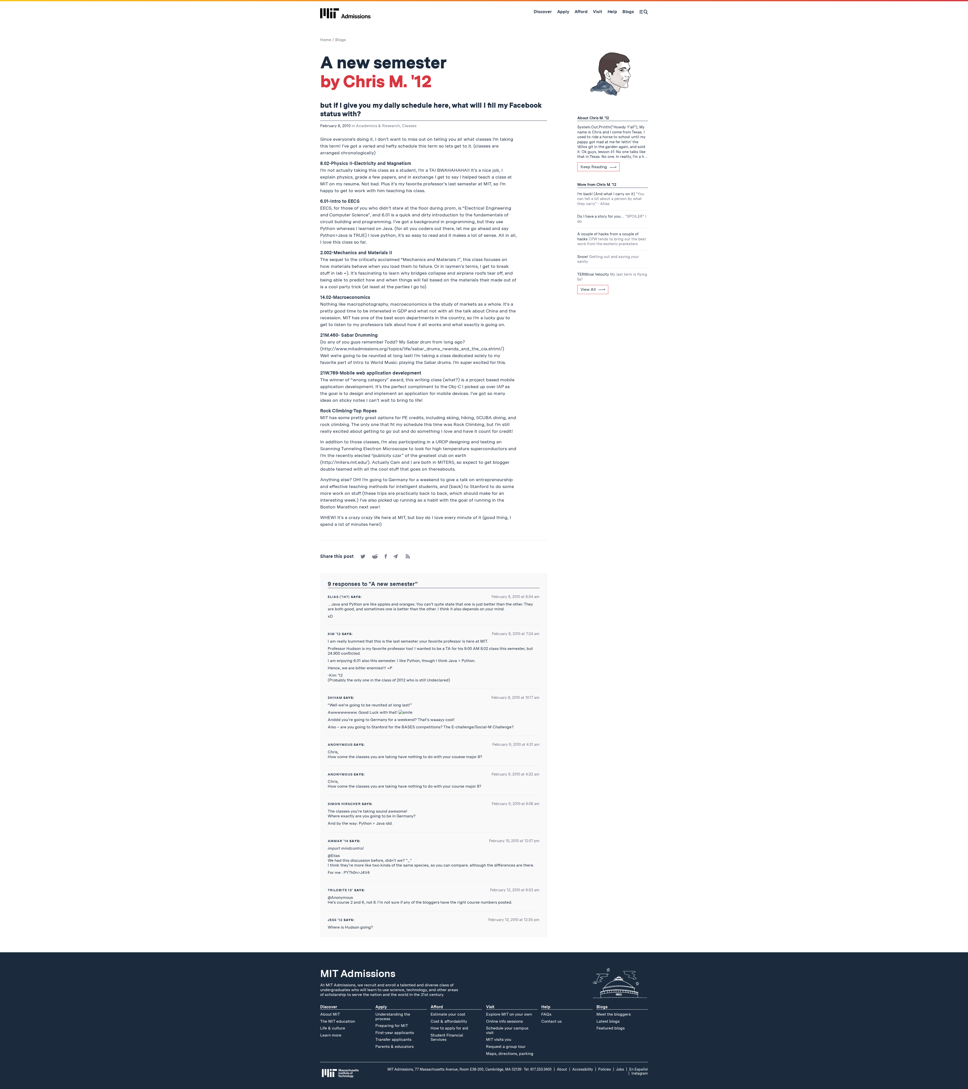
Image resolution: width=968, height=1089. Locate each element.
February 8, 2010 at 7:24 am (515, 634)
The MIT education (337, 1021)
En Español (638, 1069)
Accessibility (582, 1069)
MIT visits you (498, 1039)
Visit (490, 1007)
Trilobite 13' (340, 890)
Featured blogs (610, 1028)
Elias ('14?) (339, 597)
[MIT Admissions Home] (345, 11)
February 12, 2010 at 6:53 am (514, 890)
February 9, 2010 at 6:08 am (515, 803)
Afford (437, 1007)
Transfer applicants (393, 1039)
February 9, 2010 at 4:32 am (515, 774)
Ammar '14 (338, 841)
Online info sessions (504, 1021)
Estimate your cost (448, 1014)
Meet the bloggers (613, 1014)
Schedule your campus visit (507, 1030)
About (562, 1069)
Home (325, 39)
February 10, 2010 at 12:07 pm (514, 841)
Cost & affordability (449, 1021)
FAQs (546, 1014)
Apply (381, 1007)
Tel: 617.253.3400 (538, 1069)
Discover (328, 1007)
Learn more (330, 1035)
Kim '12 (334, 634)
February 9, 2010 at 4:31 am (515, 744)
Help (545, 1007)
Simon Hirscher (344, 804)
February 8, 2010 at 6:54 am (515, 596)
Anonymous (340, 745)
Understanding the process (392, 1016)
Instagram (639, 1073)
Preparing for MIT (391, 1025)
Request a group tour (506, 1046)
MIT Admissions (357, 973)
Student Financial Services (447, 1037)
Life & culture (332, 1028)
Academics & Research (378, 125)
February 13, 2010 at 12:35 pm (513, 920)
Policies (604, 1069)
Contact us (551, 1021)
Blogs (340, 39)
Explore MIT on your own (509, 1014)
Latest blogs (608, 1021)
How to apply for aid (449, 1028)
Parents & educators (394, 1046)
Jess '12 (335, 920)
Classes (409, 125)
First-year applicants (394, 1032)
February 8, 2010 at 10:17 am (515, 697)
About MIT (330, 1014)
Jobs (620, 1069)
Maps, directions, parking (509, 1053)
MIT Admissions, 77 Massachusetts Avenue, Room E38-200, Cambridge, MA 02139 (454, 1069)
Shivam (335, 698)
